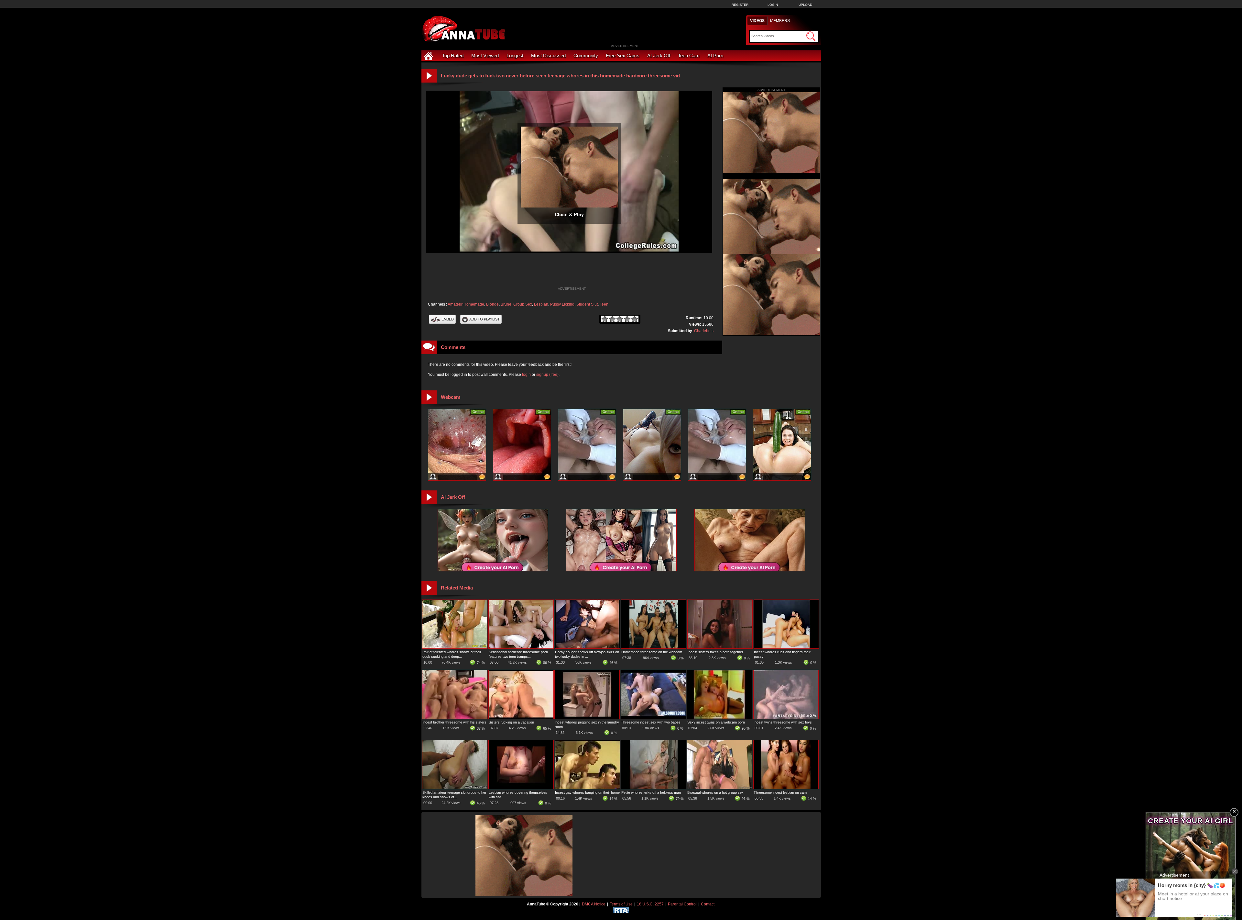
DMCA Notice (593, 904)
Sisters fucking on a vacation (511, 722)
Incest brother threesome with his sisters (454, 722)
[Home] (429, 55)
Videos (757, 20)
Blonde (492, 304)
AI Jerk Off (658, 55)
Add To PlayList (484, 319)
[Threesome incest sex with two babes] (653, 717)
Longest (515, 55)
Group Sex (522, 304)
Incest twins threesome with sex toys (783, 722)
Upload (805, 4)
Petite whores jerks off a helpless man (651, 792)
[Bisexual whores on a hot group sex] (719, 787)
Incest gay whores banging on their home (587, 792)
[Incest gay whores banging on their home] (587, 787)
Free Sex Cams (622, 55)
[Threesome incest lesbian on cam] (786, 787)
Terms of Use (621, 904)
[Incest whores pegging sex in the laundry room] (587, 717)
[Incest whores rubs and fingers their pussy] (786, 647)
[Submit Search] (810, 36)
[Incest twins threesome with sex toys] (786, 717)
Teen (604, 304)
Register (740, 4)
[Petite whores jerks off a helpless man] (653, 787)
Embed (447, 319)
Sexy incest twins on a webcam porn (716, 722)
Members (780, 20)
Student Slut (587, 304)
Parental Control (682, 904)
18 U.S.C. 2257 (650, 904)
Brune (506, 304)
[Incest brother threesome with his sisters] (454, 717)
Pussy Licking (562, 304)
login (526, 374)
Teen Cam (689, 55)
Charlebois (704, 331)
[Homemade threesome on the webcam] (653, 647)
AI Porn (715, 55)
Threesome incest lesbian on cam (780, 792)
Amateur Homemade (466, 304)
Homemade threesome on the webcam (651, 652)
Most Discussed (548, 55)
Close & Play (569, 215)
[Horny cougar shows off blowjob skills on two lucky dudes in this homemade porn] (587, 647)
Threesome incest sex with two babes (651, 722)
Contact (707, 904)
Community (585, 55)
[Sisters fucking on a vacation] (521, 717)
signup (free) (547, 374)
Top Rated (452, 55)
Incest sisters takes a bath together (715, 652)
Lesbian (541, 304)
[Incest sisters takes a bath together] (720, 647)
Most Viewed (485, 55)
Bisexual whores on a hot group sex (715, 792)
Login (773, 4)
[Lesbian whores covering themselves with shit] (521, 787)
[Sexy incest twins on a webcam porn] (719, 717)
